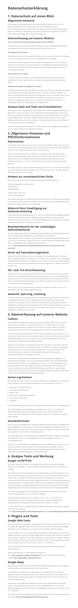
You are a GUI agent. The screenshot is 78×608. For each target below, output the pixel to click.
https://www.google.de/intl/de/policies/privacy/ (32, 597)
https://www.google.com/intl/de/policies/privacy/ (28, 511)
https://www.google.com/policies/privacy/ (27, 558)
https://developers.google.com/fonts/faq (25, 555)
